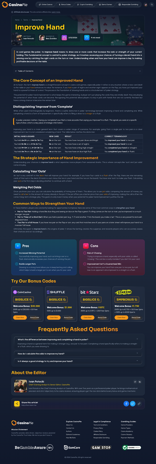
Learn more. (56, 12)
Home (17, 20)
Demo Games (107, 4)
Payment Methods (127, 438)
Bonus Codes (66, 4)
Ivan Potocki (36, 381)
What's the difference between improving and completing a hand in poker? (53, 339)
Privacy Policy (98, 428)
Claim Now (20, 317)
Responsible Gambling (130, 4)
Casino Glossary (126, 434)
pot (103, 191)
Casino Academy (127, 431)
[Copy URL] (139, 403)
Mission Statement (19, 429)
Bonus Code (34, 317)
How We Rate (71, 438)
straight (89, 113)
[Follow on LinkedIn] (140, 382)
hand (133, 55)
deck (42, 175)
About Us (69, 425)
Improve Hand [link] (37, 20)
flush (106, 175)
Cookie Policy (98, 431)
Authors (69, 431)
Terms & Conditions (100, 425)
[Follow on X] (135, 382)
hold (69, 87)
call (22, 194)
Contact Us (70, 428)
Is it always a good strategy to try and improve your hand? (45, 361)
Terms (25, 20)
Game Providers (127, 425)
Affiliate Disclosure (100, 434)
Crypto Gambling (86, 4)
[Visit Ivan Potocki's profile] (20, 386)
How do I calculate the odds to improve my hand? (41, 353)
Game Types (125, 428)
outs (19, 181)
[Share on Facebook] (126, 403)
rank (113, 52)
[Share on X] (132, 403)
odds (106, 194)
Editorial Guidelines (73, 434)
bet (27, 194)
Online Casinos (47, 4)
